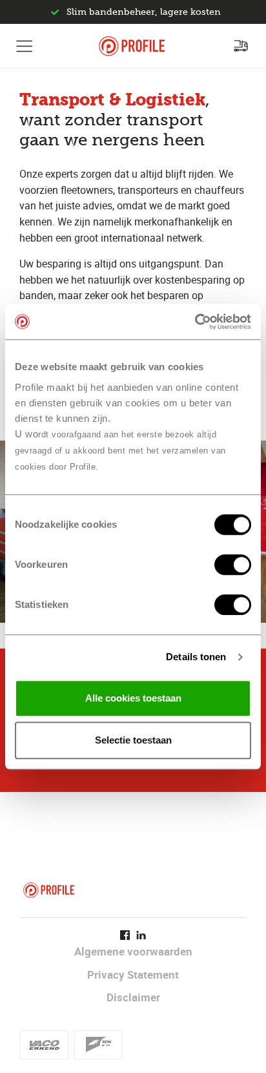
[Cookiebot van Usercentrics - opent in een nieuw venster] (194, 321)
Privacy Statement (133, 974)
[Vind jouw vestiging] (240, 46)
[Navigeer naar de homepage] (131, 46)
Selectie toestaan (133, 739)
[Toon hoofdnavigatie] (24, 46)
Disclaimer (133, 997)
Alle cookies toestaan (133, 698)
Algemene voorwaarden (133, 951)
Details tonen (196, 656)
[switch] (232, 564)
